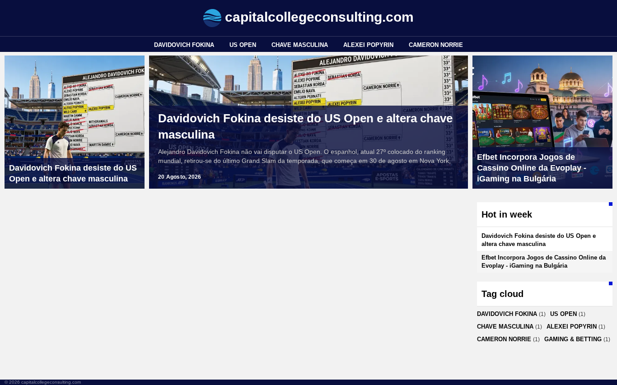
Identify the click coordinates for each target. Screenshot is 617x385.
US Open (242, 45)
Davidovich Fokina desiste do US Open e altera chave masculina (305, 126)
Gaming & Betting (573, 339)
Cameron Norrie (436, 45)
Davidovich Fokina (184, 45)
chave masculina (299, 45)
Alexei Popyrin (368, 45)
